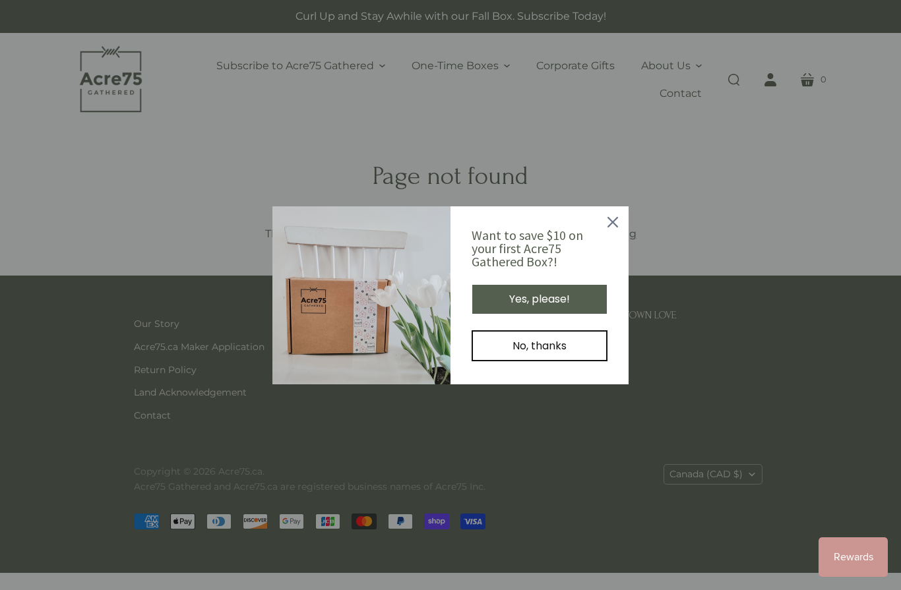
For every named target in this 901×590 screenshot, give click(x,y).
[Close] (613, 222)
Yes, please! (539, 299)
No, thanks (540, 345)
